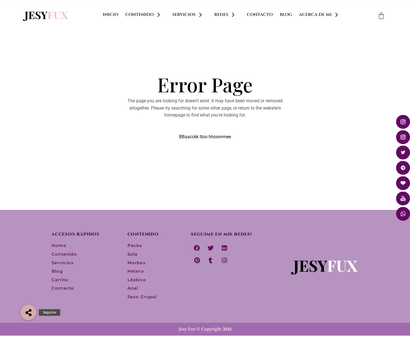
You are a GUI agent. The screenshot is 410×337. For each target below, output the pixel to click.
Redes (221, 14)
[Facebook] (197, 248)
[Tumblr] (210, 260)
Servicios (184, 14)
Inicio (110, 14)
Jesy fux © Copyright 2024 (205, 329)
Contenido (139, 14)
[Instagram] (224, 260)
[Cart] (381, 16)
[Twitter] (210, 248)
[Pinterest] (197, 260)
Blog (286, 14)
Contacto (260, 14)
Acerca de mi (315, 14)
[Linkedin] (224, 248)
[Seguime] (28, 312)
